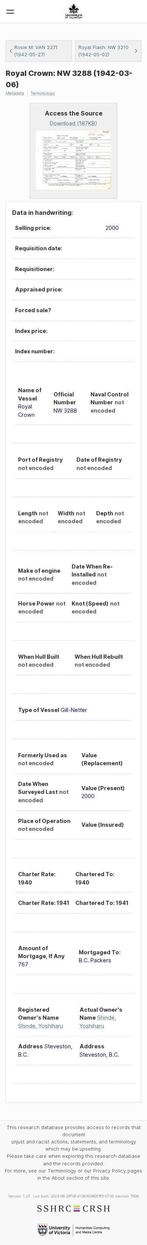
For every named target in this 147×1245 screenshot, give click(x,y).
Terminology (43, 93)
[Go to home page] (73, 11)
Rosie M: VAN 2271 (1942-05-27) (36, 51)
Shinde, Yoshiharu (40, 1026)
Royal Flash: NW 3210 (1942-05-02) (103, 51)
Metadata (15, 93)
